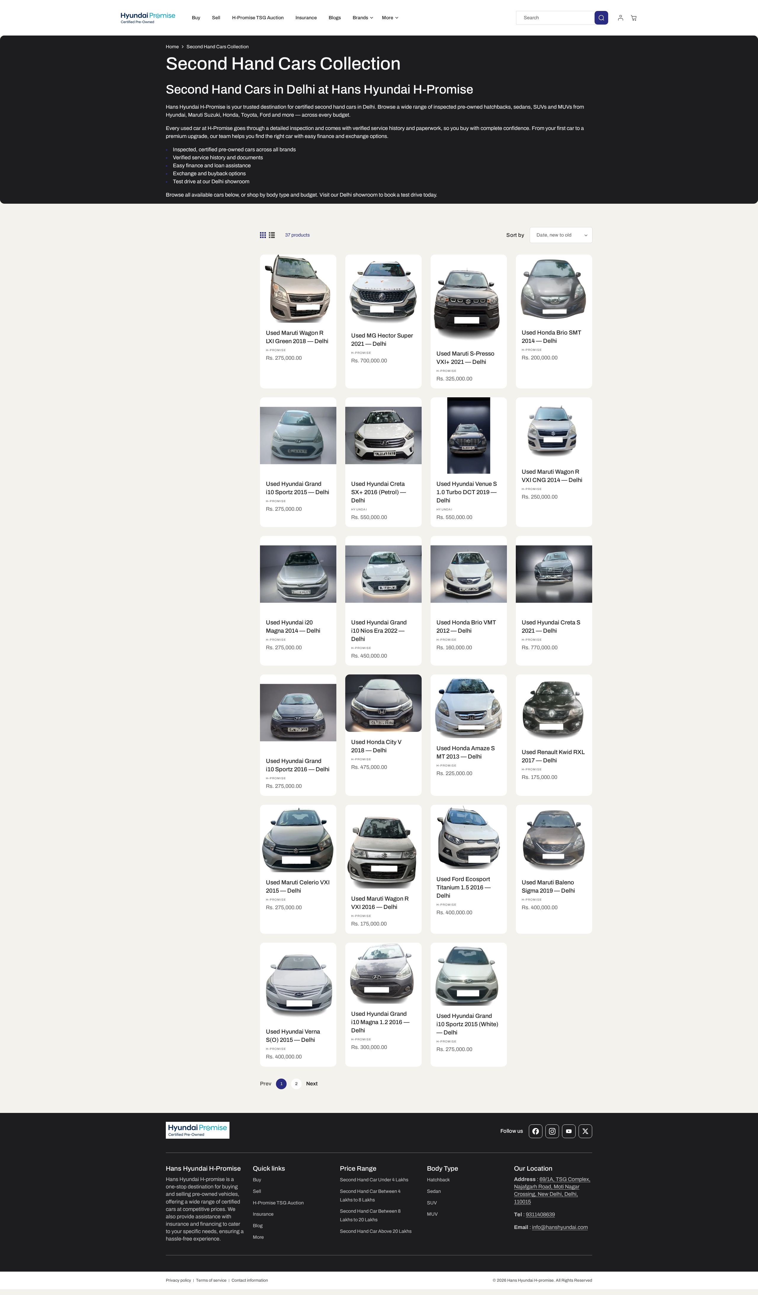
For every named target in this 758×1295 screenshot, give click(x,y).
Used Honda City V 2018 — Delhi (376, 746)
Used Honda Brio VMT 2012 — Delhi (466, 626)
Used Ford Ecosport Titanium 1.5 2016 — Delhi (463, 887)
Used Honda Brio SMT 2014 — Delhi (551, 336)
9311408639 (540, 1214)
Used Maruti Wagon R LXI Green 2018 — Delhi (297, 337)
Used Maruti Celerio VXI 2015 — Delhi (298, 886)
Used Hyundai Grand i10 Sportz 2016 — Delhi (298, 765)
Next (312, 1084)
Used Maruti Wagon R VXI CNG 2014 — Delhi (552, 475)
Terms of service (211, 1280)
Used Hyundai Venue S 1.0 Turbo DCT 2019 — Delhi (466, 492)
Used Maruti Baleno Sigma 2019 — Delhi (548, 886)
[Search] (601, 18)
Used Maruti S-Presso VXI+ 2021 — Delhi (465, 357)
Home (172, 46)
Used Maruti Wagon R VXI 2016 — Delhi (380, 903)
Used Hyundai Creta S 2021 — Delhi (551, 626)
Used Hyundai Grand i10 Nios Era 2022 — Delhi (379, 630)
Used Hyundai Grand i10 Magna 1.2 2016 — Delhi (380, 1022)
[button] (361, 18)
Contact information (250, 1280)
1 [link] (281, 1084)
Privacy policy (178, 1280)
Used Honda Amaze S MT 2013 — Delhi (465, 752)
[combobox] (562, 17)
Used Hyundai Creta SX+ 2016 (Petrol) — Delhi (378, 492)
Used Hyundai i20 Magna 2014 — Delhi (293, 626)
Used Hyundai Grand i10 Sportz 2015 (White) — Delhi (467, 1024)
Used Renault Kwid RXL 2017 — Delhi (553, 756)
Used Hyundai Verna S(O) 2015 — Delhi (293, 1035)
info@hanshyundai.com (560, 1227)
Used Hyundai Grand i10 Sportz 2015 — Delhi (297, 488)
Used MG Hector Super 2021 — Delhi (382, 339)
